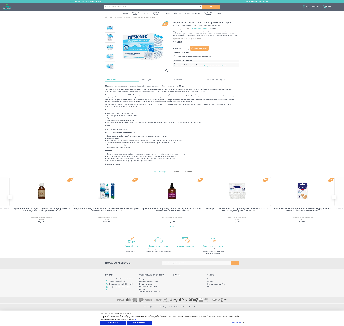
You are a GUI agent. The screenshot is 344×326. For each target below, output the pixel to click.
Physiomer (213, 28)
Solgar (165, 307)
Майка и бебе (177, 13)
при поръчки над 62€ (258, 1)
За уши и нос (178, 65)
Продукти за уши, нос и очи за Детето (215, 65)
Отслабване (196, 13)
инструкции (145, 80)
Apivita (159, 307)
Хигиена (167, 13)
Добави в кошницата (200, 48)
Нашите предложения (183, 172)
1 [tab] (171, 226)
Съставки (178, 80)
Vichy (190, 307)
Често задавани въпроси (148, 286)
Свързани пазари (159, 172)
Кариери (210, 281)
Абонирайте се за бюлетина (149, 291)
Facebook (106, 290)
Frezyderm (146, 307)
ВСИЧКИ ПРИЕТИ (113, 322)
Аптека (187, 13)
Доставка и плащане (216, 80)
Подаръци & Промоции (208, 13)
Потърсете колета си (146, 284)
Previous (10, 197)
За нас (209, 279)
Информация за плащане (148, 279)
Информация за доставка (148, 281)
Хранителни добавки (136, 13)
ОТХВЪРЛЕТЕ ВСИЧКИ (139, 323)
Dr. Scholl (172, 307)
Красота (125, 13)
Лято (146, 13)
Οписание (111, 80)
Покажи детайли (237, 322)
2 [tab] (173, 226)
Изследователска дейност (216, 284)
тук (136, 319)
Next (334, 197)
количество (177, 48)
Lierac (153, 307)
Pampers (197, 307)
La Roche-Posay (181, 307)
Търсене (235, 263)
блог (209, 286)
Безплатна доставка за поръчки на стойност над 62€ (195, 56)
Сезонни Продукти (156, 13)
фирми (219, 13)
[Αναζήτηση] (211, 7)
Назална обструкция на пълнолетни (193, 65)
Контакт (142, 289)
